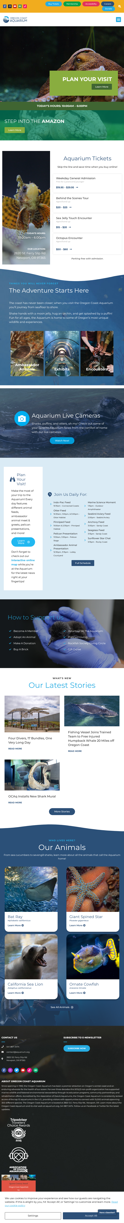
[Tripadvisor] (20, 6)
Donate (108, 9)
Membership (72, 4)
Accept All (91, 1215)
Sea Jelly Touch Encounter (74, 218)
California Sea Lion (25, 984)
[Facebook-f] (5, 6)
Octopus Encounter (69, 238)
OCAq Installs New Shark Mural (32, 796)
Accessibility (91, 4)
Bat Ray (15, 916)
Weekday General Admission (75, 178)
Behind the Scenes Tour (72, 198)
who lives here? (62, 840)
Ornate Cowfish (84, 984)
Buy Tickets (53, 4)
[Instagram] (9, 6)
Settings (33, 1215)
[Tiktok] (25, 6)
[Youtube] (15, 6)
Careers (107, 4)
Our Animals (62, 847)
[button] (118, 19)
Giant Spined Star (86, 916)
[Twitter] (16, 1070)
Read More (15, 748)
